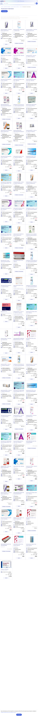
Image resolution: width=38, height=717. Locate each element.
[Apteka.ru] (2, 1)
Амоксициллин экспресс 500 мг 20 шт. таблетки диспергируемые (31, 493)
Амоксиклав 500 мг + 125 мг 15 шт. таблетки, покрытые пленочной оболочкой (31, 131)
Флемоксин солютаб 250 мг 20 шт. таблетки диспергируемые (18, 365)
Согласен (19, 714)
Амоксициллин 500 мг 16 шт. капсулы (18, 286)
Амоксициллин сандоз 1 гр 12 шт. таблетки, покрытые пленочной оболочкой (18, 157)
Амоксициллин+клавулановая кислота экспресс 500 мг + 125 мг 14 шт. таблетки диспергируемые (6, 183)
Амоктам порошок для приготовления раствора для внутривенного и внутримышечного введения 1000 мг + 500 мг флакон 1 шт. (6, 105)
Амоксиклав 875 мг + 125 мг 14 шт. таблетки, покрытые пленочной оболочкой (18, 416)
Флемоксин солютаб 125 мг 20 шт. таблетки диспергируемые (18, 105)
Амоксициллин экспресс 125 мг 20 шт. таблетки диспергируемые (18, 80)
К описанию (4, 11)
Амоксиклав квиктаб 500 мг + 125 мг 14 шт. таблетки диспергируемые (31, 80)
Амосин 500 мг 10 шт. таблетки (18, 466)
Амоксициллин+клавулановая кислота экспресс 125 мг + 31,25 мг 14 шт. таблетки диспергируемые (18, 391)
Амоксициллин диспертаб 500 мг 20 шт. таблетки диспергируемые (6, 518)
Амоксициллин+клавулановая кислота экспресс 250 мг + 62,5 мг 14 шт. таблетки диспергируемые (6, 442)
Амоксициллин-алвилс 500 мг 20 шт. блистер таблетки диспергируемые (31, 105)
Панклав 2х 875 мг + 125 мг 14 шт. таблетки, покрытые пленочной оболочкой (18, 312)
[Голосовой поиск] (34, 3)
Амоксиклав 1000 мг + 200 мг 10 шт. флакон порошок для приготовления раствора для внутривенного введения (6, 391)
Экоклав (21, 6)
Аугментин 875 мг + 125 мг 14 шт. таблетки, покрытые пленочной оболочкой (31, 56)
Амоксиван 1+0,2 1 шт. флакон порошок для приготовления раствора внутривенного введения (31, 234)
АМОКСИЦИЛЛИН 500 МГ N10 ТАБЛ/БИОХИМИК (31, 442)
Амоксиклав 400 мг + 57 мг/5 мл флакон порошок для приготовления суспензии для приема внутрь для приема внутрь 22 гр (6, 30)
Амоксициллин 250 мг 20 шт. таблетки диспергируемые (31, 391)
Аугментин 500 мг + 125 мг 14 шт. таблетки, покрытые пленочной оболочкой (6, 365)
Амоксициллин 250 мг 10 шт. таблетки (31, 518)
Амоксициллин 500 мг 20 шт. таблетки (18, 261)
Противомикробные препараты (15, 6)
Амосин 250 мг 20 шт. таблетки (18, 55)
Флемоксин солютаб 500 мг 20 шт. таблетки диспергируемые (31, 286)
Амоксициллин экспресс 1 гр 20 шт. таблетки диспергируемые (31, 209)
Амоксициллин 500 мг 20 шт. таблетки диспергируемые (31, 157)
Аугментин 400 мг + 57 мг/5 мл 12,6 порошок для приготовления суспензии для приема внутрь (31, 416)
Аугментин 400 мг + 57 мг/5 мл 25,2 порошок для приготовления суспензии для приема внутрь (6, 339)
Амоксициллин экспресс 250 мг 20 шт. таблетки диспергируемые (31, 312)
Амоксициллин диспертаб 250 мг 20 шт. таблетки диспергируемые (6, 157)
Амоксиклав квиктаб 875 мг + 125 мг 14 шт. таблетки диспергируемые (18, 442)
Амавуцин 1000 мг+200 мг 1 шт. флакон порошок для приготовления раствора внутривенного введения (18, 518)
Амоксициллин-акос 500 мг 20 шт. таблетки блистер (6, 416)
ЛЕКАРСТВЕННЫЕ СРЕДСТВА (7, 6)
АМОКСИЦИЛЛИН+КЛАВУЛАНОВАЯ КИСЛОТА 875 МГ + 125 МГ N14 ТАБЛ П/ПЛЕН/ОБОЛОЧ (18, 339)
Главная (2, 6)
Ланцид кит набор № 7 (5, 569)
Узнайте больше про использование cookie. (8, 712)
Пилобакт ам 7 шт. (4, 311)
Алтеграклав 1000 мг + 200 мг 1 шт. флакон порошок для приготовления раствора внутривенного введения (18, 183)
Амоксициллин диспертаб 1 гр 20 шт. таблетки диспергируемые (6, 209)
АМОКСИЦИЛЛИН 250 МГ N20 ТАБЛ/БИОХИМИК (6, 545)
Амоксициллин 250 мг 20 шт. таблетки (31, 339)
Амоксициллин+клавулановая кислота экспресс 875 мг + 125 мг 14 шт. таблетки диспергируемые (6, 234)
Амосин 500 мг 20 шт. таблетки (6, 55)
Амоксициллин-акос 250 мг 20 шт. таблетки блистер (6, 286)
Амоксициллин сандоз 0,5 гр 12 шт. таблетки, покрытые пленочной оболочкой (18, 209)
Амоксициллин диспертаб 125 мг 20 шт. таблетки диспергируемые (6, 80)
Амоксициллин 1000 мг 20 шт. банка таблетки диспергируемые (31, 545)
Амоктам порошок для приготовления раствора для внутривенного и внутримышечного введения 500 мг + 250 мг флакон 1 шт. (18, 131)
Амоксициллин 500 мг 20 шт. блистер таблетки (18, 545)
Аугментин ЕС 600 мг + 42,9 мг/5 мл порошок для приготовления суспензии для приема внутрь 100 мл (31, 467)
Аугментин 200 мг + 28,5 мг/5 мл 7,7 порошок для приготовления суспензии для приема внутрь (18, 30)
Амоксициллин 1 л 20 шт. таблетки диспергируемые (5, 261)
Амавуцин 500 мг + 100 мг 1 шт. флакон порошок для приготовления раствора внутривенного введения (6, 467)
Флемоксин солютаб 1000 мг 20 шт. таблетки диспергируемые (31, 261)
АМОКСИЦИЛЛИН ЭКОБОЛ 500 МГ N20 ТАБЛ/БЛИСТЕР (18, 493)
